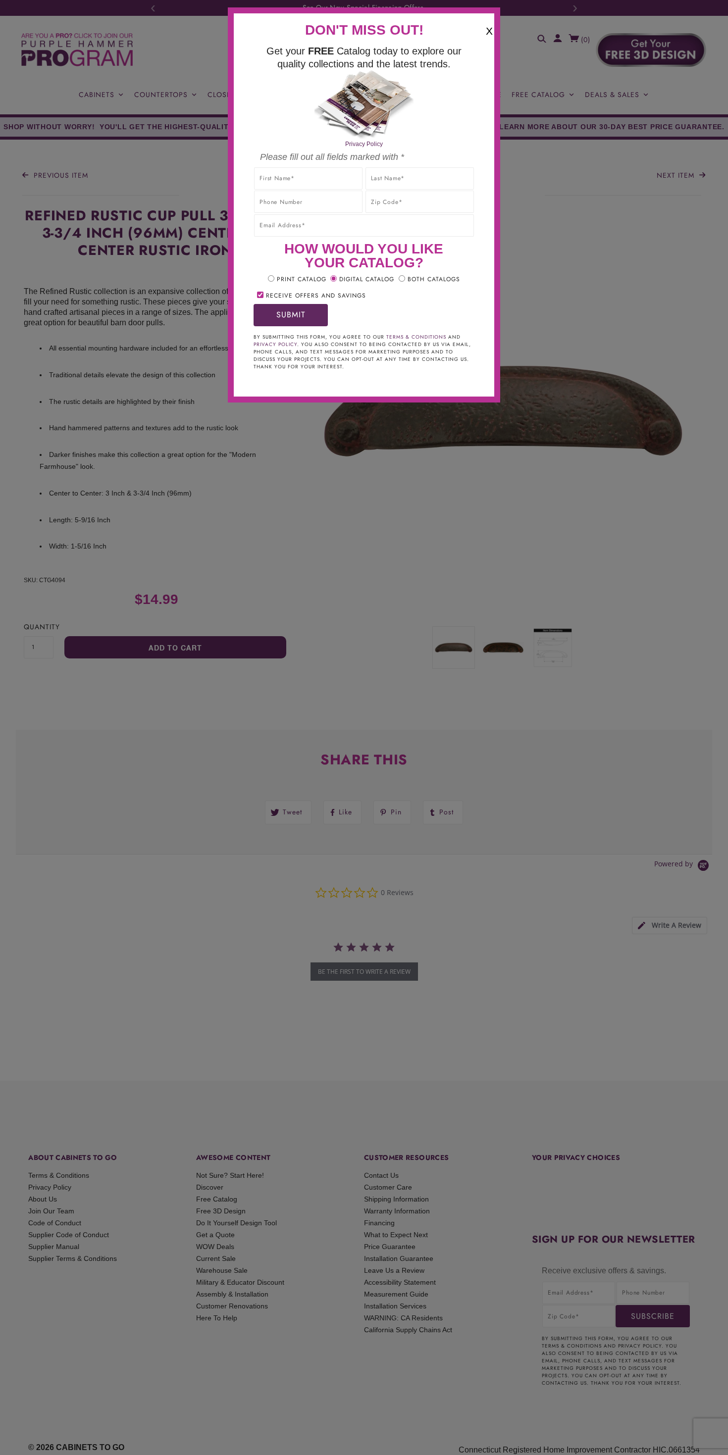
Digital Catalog (366, 279)
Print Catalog (301, 279)
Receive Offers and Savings (316, 295)
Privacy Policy (364, 144)
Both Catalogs (434, 279)
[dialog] (364, 727)
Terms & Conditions (416, 337)
